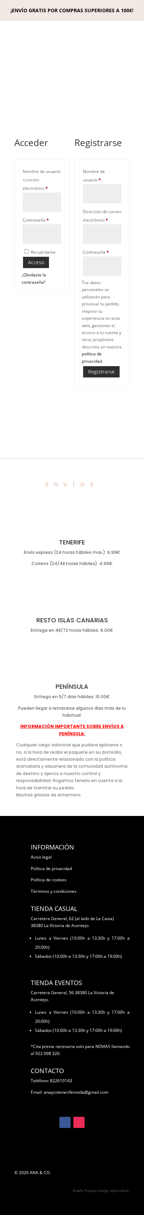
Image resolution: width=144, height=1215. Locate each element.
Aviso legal (41, 857)
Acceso (36, 262)
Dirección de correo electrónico (102, 216)
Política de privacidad (51, 869)
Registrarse (101, 371)
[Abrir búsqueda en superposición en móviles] (72, 94)
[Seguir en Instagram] (79, 1122)
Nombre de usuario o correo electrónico (42, 179)
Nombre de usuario (102, 175)
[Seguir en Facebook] (65, 1122)
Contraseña (42, 220)
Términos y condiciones (54, 891)
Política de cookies (48, 880)
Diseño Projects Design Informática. (101, 1190)
